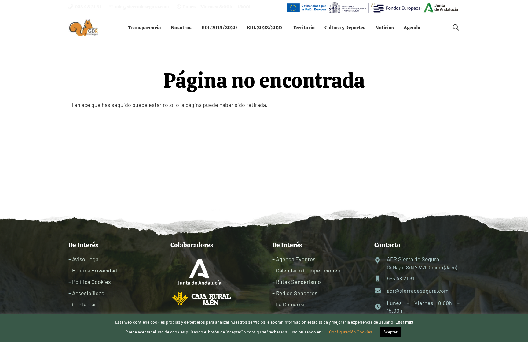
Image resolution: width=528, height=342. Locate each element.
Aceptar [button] (390, 331)
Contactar (84, 304)
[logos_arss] (372, 7)
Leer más (404, 322)
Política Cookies (91, 281)
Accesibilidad (88, 293)
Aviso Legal (86, 259)
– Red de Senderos (294, 293)
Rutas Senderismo (298, 281)
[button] (165, 27)
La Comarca (290, 304)
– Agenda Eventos (294, 259)
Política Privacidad (94, 270)
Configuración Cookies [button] (350, 331)
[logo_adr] (83, 28)
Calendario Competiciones (308, 270)
